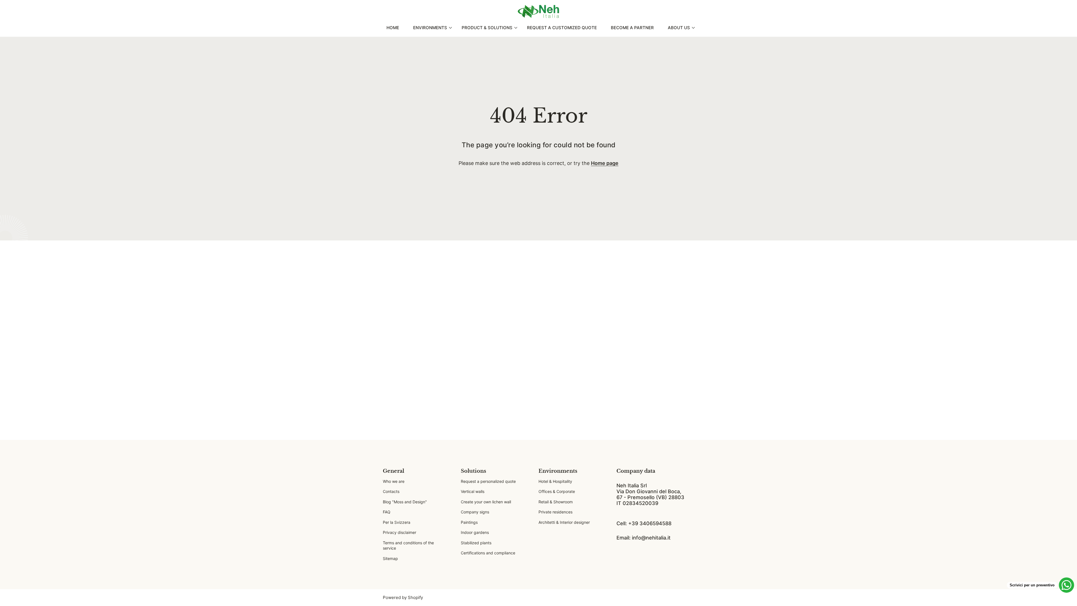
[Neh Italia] (538, 11)
